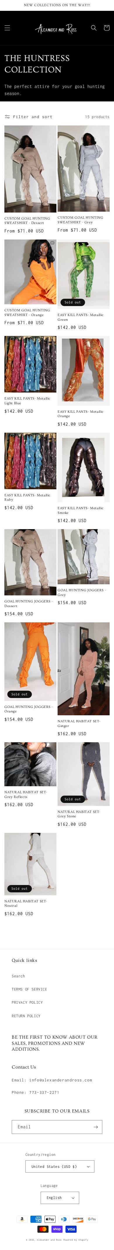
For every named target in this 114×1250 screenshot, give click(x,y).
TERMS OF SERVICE (29, 989)
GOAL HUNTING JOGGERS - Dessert (28, 603)
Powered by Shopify (75, 1240)
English (54, 1198)
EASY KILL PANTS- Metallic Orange (81, 414)
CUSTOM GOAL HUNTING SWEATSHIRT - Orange (27, 312)
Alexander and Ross (49, 1240)
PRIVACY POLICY (27, 1002)
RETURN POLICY (26, 1016)
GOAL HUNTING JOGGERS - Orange (28, 709)
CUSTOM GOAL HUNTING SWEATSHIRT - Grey (80, 220)
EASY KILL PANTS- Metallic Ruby (27, 497)
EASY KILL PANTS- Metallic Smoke (81, 510)
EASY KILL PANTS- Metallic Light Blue (27, 401)
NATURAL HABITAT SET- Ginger (79, 723)
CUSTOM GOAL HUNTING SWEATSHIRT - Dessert (27, 221)
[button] (7, 27)
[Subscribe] (95, 1127)
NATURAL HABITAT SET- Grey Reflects (25, 794)
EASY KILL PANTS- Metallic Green (81, 317)
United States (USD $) (54, 1167)
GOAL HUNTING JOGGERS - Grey (82, 592)
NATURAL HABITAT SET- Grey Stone (79, 814)
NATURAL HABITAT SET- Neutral (25, 903)
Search (18, 976)
